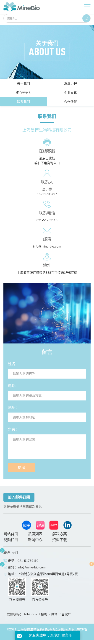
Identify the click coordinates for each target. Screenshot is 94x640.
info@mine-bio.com (47, 246)
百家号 (66, 614)
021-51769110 (47, 220)
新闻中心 (35, 540)
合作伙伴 (70, 101)
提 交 (22, 467)
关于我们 (23, 83)
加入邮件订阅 (19, 497)
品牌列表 (35, 534)
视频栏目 (10, 540)
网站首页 (10, 534)
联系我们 (23, 101)
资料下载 (59, 540)
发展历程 (70, 83)
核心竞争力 (23, 92)
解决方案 (59, 534)
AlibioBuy (30, 614)
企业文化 (70, 92)
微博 (54, 614)
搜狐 (44, 614)
